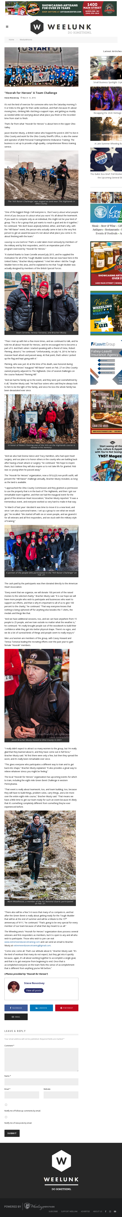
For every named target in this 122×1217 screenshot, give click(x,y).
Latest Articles (112, 51)
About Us (97, 1211)
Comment (9, 1045)
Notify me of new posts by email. (18, 1123)
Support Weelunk (69, 1211)
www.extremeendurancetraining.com (22, 941)
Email (7, 1089)
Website (47, 1089)
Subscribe (53, 1211)
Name (7, 1076)
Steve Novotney (11, 98)
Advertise (85, 1211)
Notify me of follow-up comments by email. (22, 1111)
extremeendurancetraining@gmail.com (32, 945)
